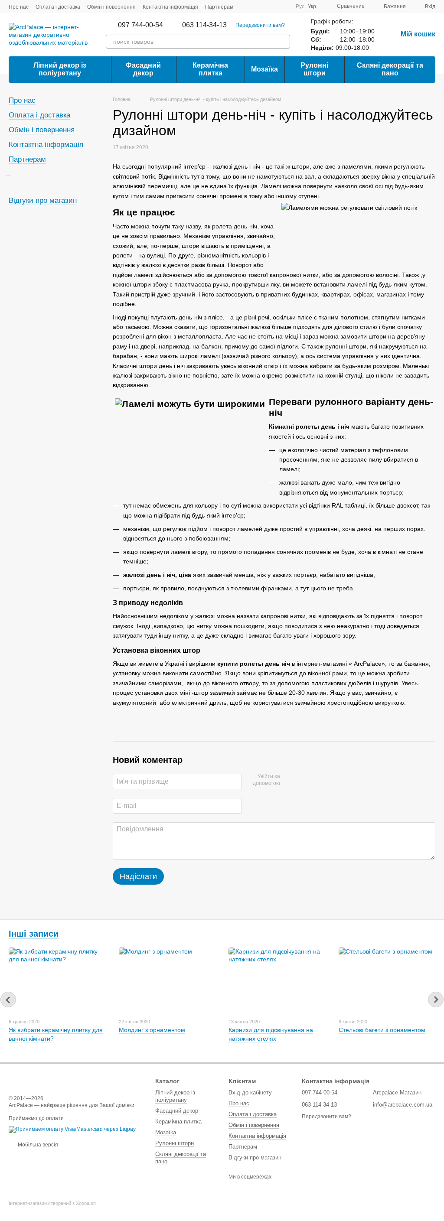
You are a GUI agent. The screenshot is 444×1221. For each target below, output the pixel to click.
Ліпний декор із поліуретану (59, 69)
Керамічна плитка (210, 69)
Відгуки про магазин (43, 200)
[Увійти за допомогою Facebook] (289, 780)
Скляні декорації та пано (390, 69)
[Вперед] (436, 999)
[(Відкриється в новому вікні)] (273, 6)
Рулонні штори (314, 69)
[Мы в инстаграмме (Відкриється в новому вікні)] (283, 6)
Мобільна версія (37, 1145)
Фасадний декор (143, 69)
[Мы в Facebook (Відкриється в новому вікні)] (262, 6)
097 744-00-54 (140, 25)
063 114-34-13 (204, 25)
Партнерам (219, 7)
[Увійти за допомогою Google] (303, 780)
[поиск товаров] (283, 42)
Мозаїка (264, 69)
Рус (300, 6)
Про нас (19, 7)
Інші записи (34, 933)
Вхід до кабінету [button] (250, 1092)
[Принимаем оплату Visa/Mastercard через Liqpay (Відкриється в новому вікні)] (72, 1130)
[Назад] (8, 999)
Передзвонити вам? (260, 25)
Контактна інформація (170, 7)
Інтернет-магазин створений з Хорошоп (52, 1203)
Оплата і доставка (58, 7)
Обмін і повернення (111, 7)
